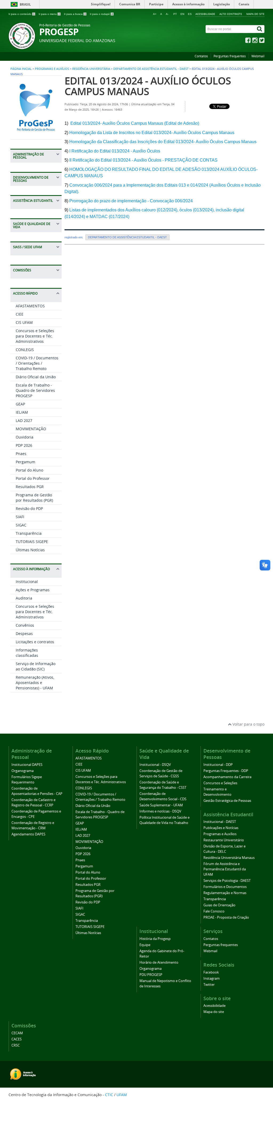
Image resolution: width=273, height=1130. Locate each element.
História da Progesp (155, 938)
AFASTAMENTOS (30, 305)
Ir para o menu (49, 14)
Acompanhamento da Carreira (227, 777)
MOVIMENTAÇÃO (31, 428)
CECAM (17, 1033)
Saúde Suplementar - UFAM (161, 805)
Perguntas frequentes (230, 56)
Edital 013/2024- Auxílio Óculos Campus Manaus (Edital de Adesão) (134, 123)
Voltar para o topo (247, 724)
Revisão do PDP (29, 508)
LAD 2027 (24, 420)
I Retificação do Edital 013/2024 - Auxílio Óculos (114, 151)
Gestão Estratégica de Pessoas (227, 800)
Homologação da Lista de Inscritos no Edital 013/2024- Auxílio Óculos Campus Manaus (151, 132)
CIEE (19, 314)
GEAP (20, 404)
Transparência (29, 533)
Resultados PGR (30, 486)
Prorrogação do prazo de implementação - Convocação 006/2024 (131, 201)
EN (182, 14)
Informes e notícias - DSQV (160, 811)
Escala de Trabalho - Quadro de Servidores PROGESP (35, 390)
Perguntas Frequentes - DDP (225, 771)
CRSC (15, 1045)
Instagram (211, 978)
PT (175, 14)
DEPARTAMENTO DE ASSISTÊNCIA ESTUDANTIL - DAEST (150, 69)
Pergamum (25, 461)
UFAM (122, 1094)
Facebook (211, 972)
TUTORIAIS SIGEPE (32, 541)
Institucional (27, 581)
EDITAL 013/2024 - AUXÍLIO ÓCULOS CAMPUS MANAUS (148, 86)
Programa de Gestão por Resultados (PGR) (34, 497)
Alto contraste (230, 14)
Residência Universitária (91, 69)
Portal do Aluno (29, 470)
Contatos (201, 56)
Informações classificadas (27, 653)
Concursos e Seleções (220, 783)
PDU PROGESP (150, 974)
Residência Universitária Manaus (229, 857)
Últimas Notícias (30, 549)
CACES (16, 1039)
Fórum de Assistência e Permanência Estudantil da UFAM (224, 869)
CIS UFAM (24, 322)
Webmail (257, 56)
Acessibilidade (205, 14)
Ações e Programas (33, 589)
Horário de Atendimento (158, 962)
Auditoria (24, 598)
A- (167, 14)
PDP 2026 (24, 445)
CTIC (109, 1094)
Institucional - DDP (218, 764)
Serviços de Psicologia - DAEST (227, 880)
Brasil (25, 4)
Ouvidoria (24, 437)
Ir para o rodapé (101, 14)
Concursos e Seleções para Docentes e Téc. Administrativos (35, 336)
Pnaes (21, 453)
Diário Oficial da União (36, 376)
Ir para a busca (75, 14)
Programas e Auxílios (52, 69)
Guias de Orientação (219, 905)
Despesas (24, 633)
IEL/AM (22, 412)
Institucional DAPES (26, 764)
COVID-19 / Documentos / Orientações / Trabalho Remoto (37, 363)
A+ (154, 14)
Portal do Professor (33, 478)
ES (190, 14)
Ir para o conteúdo (22, 14)
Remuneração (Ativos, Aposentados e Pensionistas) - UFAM (35, 682)
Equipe (144, 945)
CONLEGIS (25, 349)
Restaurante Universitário (223, 840)
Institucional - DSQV (155, 764)
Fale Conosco (213, 911)
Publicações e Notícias (220, 828)
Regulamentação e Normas (224, 893)
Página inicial (21, 69)
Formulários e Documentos (225, 886)
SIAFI (20, 516)
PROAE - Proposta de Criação (226, 917)
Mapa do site (255, 14)
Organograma (22, 771)
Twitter (209, 984)
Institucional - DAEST (219, 821)
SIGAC (21, 525)
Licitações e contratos (35, 641)
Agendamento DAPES (28, 834)
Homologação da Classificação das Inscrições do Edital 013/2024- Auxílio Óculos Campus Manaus (162, 141)
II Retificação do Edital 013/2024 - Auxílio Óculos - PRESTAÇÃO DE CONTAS (143, 160)
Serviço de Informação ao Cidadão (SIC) (35, 666)
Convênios (25, 625)
